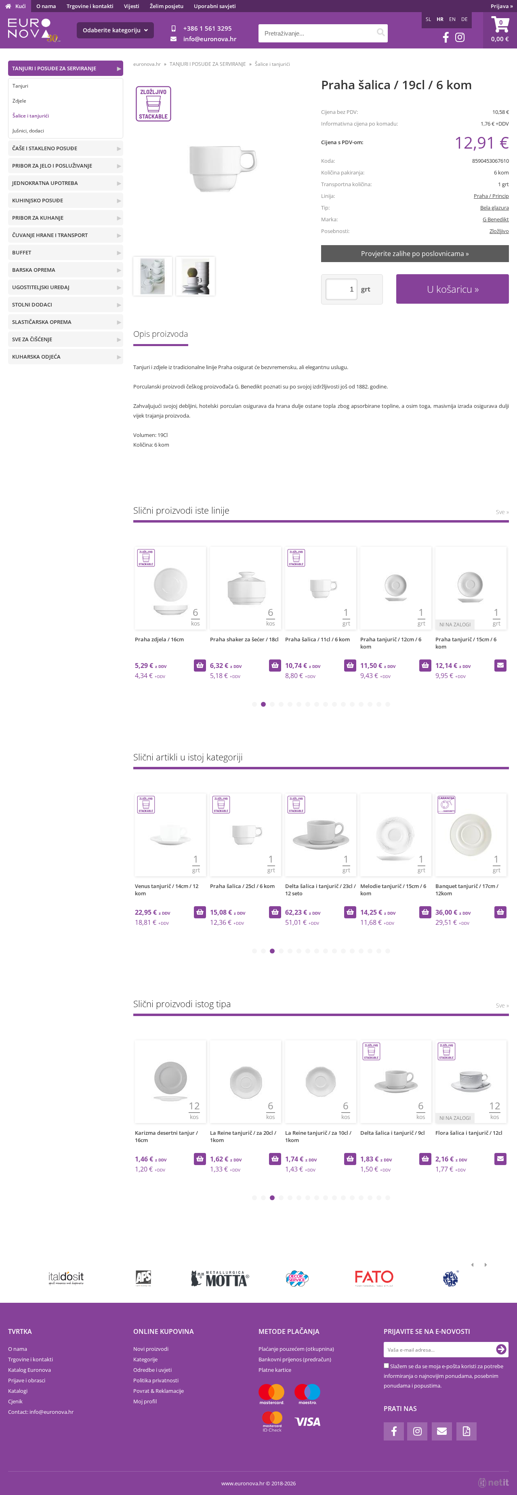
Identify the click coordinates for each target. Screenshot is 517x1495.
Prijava (502, 6)
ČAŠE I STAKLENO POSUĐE (44, 148)
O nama (46, 6)
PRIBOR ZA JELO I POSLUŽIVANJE (52, 165)
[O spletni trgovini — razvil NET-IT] (493, 1483)
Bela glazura (494, 207)
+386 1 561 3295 (207, 28)
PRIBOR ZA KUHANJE (37, 217)
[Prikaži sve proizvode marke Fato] (374, 1278)
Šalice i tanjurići (31, 115)
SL (428, 19)
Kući (20, 6)
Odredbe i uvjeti (152, 1369)
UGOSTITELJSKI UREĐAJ (40, 287)
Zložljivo (499, 231)
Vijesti (131, 6)
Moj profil (145, 1401)
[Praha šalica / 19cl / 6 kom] (218, 168)
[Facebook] (446, 37)
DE (464, 19)
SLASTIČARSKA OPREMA (41, 321)
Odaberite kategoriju (112, 30)
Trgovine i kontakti (90, 6)
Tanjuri (20, 85)
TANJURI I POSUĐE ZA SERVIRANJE (54, 68)
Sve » (502, 512)
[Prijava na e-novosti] (501, 1349)
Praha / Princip (491, 195)
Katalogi (17, 1390)
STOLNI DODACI (32, 304)
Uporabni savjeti (215, 6)
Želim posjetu (166, 6)
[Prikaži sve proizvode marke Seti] (451, 1278)
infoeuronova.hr (209, 39)
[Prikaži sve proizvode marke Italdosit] (66, 1278)
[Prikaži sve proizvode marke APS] (143, 1278)
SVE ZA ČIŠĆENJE (32, 339)
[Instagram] (459, 37)
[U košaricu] (200, 665)
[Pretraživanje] (381, 33)
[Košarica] (500, 30)
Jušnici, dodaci (28, 130)
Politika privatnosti (156, 1380)
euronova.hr (147, 64)
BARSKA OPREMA (33, 269)
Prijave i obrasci (26, 1380)
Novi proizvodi (150, 1348)
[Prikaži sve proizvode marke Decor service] (297, 1278)
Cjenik (15, 1401)
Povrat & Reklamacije (158, 1390)
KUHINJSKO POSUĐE (37, 200)
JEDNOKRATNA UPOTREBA (45, 183)
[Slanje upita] (500, 665)
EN (452, 19)
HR (440, 19)
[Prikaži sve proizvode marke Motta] (220, 1278)
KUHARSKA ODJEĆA (36, 356)
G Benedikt (496, 219)
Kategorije (145, 1359)
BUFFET (21, 252)
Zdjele (19, 100)
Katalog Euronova (29, 1369)
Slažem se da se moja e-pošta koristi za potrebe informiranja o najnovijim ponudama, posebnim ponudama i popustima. (443, 1376)
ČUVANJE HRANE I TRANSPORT (50, 235)
